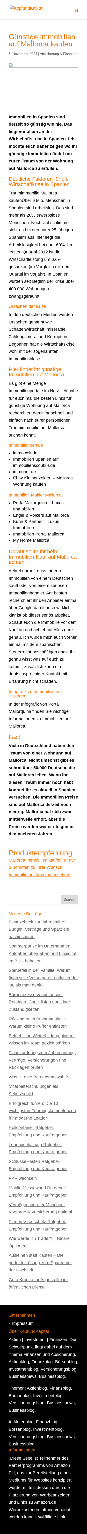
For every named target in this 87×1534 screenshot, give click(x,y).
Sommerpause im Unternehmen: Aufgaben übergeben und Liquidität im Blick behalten (42, 953)
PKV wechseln (23, 1178)
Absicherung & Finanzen (58, 54)
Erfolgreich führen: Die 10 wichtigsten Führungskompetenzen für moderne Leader (42, 1111)
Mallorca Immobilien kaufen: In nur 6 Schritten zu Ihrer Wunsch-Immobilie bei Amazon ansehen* (42, 867)
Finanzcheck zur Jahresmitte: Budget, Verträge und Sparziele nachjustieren (39, 929)
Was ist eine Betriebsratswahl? (38, 1077)
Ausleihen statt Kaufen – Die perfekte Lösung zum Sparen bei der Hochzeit (40, 1262)
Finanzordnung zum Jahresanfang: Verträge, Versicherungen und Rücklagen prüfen (42, 1060)
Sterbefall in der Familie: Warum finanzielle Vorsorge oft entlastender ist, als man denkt (43, 977)
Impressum (23, 1323)
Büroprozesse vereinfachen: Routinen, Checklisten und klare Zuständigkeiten (39, 1002)
